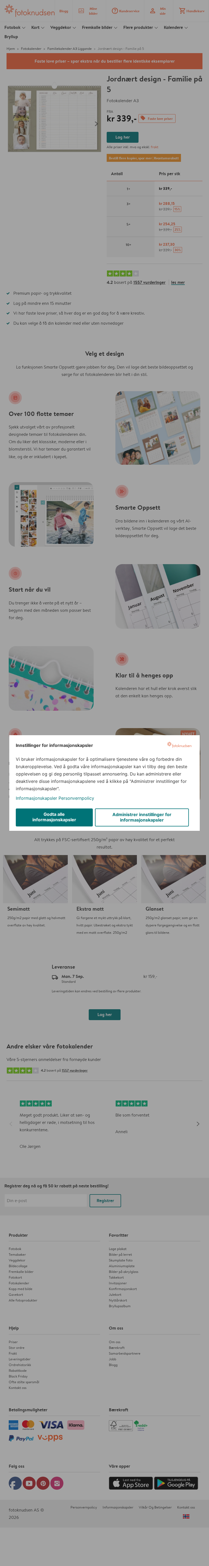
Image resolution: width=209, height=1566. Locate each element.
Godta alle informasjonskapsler (54, 816)
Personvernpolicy (76, 798)
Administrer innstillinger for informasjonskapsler (141, 817)
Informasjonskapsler (36, 798)
